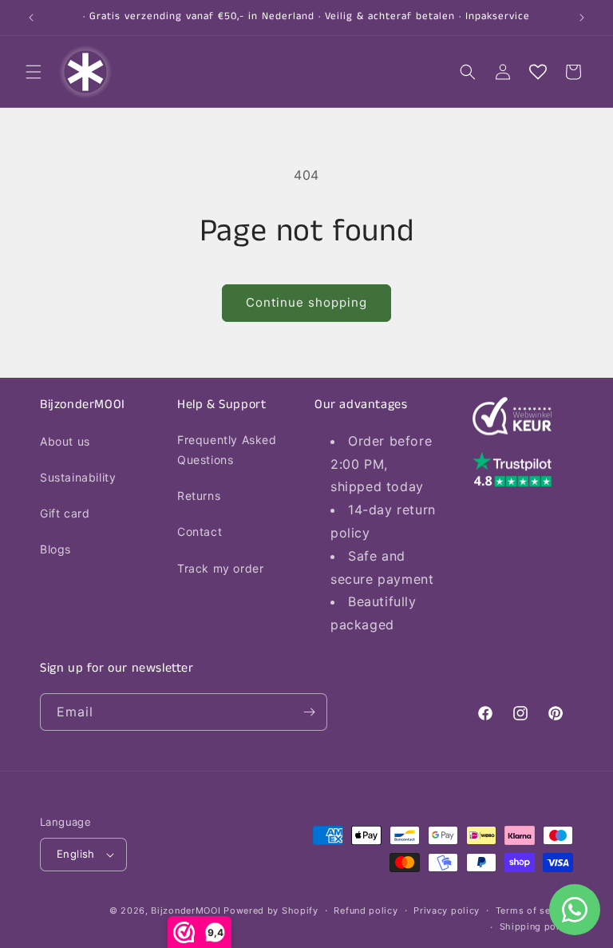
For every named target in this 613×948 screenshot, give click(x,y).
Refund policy (365, 910)
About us (65, 441)
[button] (33, 71)
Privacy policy (446, 910)
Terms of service (534, 910)
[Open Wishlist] (538, 71)
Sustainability (78, 477)
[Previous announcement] (31, 17)
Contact (199, 531)
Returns (198, 495)
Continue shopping (306, 302)
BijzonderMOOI (185, 910)
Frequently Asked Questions (227, 449)
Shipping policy (537, 926)
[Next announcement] (581, 17)
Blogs (55, 549)
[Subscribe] (308, 712)
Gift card (64, 513)
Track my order (220, 568)
